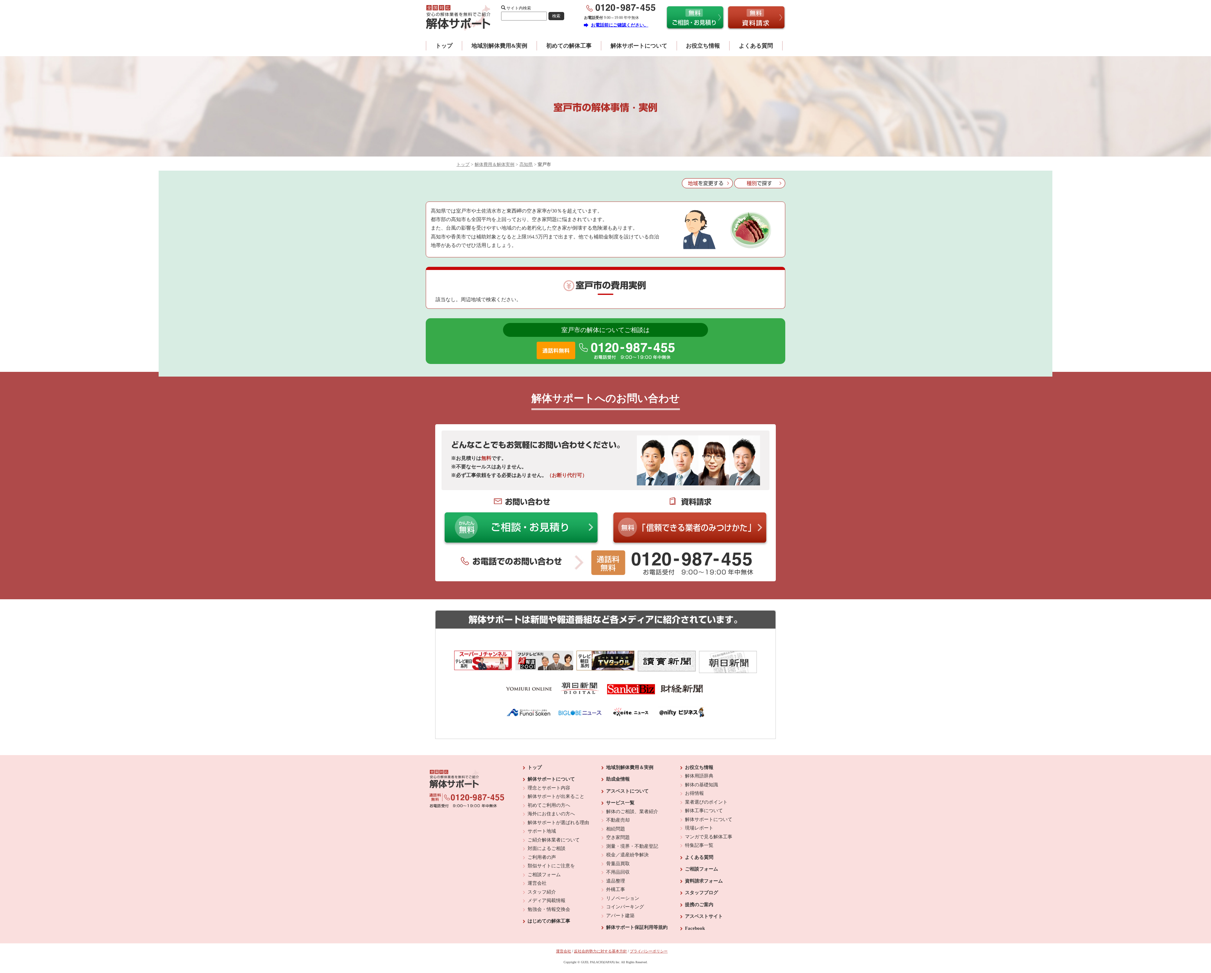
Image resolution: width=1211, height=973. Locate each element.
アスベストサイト (704, 916)
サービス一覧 (620, 802)
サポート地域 (542, 831)
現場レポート (699, 827)
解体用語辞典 (699, 775)
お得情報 (694, 793)
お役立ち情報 (703, 46)
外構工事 (615, 889)
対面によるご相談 (546, 848)
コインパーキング (625, 906)
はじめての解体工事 (549, 920)
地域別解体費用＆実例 (629, 767)
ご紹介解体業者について (554, 839)
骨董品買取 (618, 863)
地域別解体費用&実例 (499, 46)
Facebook (695, 928)
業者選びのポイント (706, 802)
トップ (444, 46)
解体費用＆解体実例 (494, 164)
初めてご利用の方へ (549, 805)
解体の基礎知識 (701, 784)
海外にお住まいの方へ (551, 813)
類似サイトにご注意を (551, 865)
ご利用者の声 (542, 857)
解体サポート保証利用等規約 (637, 927)
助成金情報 (618, 779)
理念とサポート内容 (549, 787)
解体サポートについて (639, 46)
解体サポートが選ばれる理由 (558, 822)
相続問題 (615, 828)
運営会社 (537, 883)
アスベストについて (627, 791)
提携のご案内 (699, 904)
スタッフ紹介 (542, 891)
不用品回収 (618, 872)
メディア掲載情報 (546, 900)
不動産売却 (618, 820)
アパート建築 (620, 915)
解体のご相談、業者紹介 (632, 811)
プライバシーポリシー (649, 951)
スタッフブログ (701, 892)
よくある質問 (756, 46)
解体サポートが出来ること (556, 796)
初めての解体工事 (569, 46)
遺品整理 (615, 880)
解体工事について (704, 810)
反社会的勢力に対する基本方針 (600, 951)
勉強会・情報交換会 (549, 909)
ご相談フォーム (544, 874)
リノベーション (622, 898)
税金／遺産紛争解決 (627, 854)
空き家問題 (618, 837)
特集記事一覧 (699, 845)
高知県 (526, 164)
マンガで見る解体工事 (708, 836)
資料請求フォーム (704, 880)
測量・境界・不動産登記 (632, 846)
